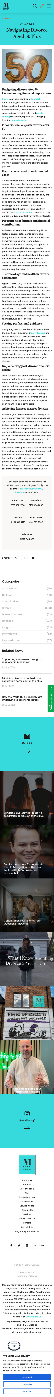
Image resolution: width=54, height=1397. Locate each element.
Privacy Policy (27, 1272)
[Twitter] (19, 1245)
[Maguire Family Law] (6, 6)
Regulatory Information (27, 1231)
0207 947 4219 (18, 522)
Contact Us (27, 1210)
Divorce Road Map (27, 1197)
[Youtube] (42, 1245)
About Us (27, 1184)
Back (7, 18)
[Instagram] (27, 1245)
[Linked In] (35, 1245)
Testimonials (27, 1201)
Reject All (27, 1391)
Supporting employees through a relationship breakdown (22, 661)
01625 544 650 (27, 539)
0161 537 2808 (18, 505)
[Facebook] (11, 1245)
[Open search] (35, 6)
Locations (27, 1180)
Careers (27, 1222)
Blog (27, 1193)
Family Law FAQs (27, 1218)
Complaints (27, 1227)
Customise (27, 1384)
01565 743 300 (36, 505)
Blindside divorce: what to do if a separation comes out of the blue (22, 679)
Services (27, 1214)
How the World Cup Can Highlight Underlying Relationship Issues (22, 698)
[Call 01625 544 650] (41, 6)
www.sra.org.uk (33, 1316)
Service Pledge (27, 1205)
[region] (27, 1374)
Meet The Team (27, 1188)
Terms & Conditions (27, 1276)
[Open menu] (49, 6)
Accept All (27, 1377)
